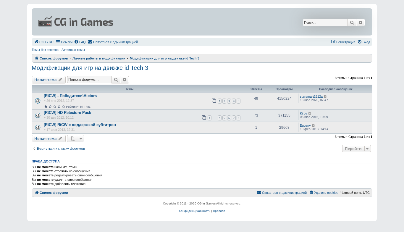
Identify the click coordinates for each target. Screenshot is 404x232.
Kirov (303, 113)
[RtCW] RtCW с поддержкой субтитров (80, 125)
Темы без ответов (45, 49)
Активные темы (73, 49)
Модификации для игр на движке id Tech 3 (90, 68)
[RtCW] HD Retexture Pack (67, 112)
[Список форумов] (144, 22)
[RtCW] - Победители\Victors (70, 96)
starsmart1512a (311, 96)
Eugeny (305, 125)
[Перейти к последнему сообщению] (325, 96)
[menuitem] (44, 42)
